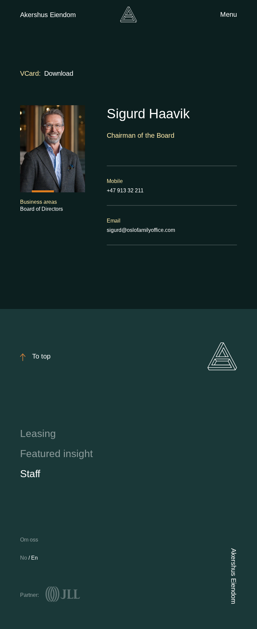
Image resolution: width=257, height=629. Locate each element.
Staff (30, 473)
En (34, 558)
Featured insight (56, 453)
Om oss (29, 540)
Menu (228, 14)
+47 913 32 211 (125, 190)
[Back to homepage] (128, 14)
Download (58, 73)
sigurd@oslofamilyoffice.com (141, 230)
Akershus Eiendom (48, 14)
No (24, 558)
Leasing (38, 433)
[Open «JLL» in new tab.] (63, 594)
